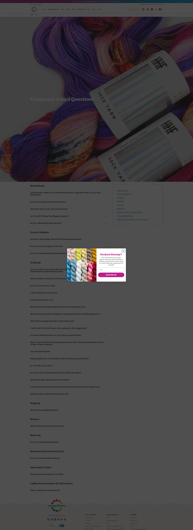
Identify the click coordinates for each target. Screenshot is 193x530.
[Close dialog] (123, 251)
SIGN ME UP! (111, 275)
